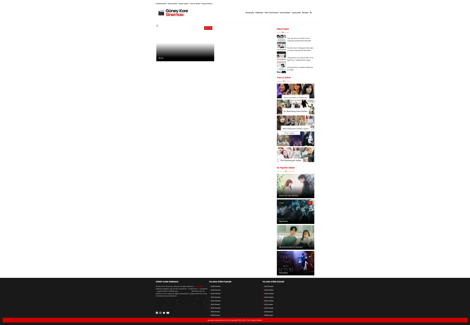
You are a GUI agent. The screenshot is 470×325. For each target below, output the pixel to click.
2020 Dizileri (269, 308)
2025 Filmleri (216, 290)
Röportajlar (183, 3)
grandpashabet (162, 303)
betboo (173, 303)
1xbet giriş (199, 303)
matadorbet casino (186, 303)
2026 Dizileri (269, 286)
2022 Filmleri (216, 301)
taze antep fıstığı (198, 296)
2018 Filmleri (215, 315)
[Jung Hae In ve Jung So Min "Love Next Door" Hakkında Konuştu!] (281, 58)
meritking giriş (161, 301)
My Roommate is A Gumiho (291, 247)
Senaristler (172, 3)
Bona (161, 58)
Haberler (259, 12)
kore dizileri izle (184, 296)
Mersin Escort (200, 305)
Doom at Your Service (288, 195)
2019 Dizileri (268, 312)
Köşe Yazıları (207, 3)
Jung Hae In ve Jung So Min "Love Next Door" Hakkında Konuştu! (300, 58)
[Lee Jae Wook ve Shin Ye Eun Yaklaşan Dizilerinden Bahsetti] (281, 39)
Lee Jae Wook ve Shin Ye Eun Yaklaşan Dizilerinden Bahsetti (299, 39)
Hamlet (209, 28)
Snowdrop (283, 273)
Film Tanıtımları (271, 12)
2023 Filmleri (216, 297)
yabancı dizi (160, 298)
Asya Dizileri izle (173, 298)
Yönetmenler (161, 3)
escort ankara (171, 305)
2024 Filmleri (216, 293)
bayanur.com (161, 308)
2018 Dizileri (268, 315)
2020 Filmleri (216, 308)
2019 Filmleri (215, 312)
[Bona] (205, 28)
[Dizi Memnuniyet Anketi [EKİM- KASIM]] (295, 138)
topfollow (201, 298)
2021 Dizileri (268, 304)
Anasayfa (250, 12)
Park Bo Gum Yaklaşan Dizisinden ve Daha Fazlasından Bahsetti (300, 49)
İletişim (305, 12)
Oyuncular (296, 12)
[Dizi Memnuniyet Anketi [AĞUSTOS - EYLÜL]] (295, 154)
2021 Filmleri (215, 304)
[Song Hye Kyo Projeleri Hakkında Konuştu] (281, 68)
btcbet (180, 301)
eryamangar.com (186, 305)
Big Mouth (283, 221)
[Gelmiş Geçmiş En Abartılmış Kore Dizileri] (295, 107)
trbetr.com (160, 305)
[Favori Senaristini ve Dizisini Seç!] (295, 91)
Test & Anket (195, 3)
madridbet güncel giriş (194, 301)
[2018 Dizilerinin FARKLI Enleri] (295, 123)
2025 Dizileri (269, 290)
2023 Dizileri (269, 297)
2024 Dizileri (269, 293)
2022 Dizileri (269, 301)
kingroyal (172, 301)
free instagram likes (188, 298)
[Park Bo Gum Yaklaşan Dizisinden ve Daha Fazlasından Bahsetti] (281, 49)
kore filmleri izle (185, 291)
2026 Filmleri (216, 286)
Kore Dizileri (285, 12)
